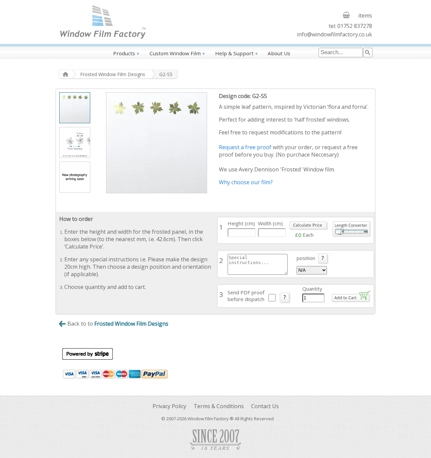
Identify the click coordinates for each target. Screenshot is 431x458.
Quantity (312, 288)
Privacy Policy (169, 406)
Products (124, 53)
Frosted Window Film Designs (112, 74)
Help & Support (234, 53)
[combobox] (341, 52)
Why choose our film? (246, 182)
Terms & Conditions (219, 406)
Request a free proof (245, 147)
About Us (279, 53)
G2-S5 (165, 74)
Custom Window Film (175, 53)
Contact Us (265, 406)
